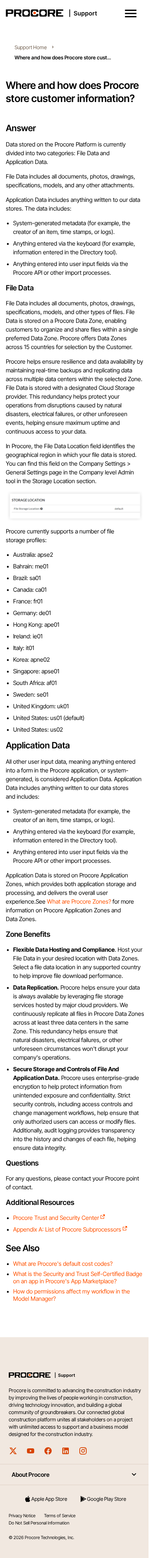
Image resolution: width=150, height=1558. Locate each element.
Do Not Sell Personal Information (39, 1523)
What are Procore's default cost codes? (62, 1263)
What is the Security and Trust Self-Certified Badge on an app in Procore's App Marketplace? (77, 1277)
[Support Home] (73, 13)
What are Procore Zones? (79, 901)
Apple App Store (49, 1499)
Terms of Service (59, 1515)
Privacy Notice (22, 1515)
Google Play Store (106, 1499)
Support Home (31, 47)
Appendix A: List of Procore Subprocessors (67, 1229)
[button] (130, 13)
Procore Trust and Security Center (56, 1217)
